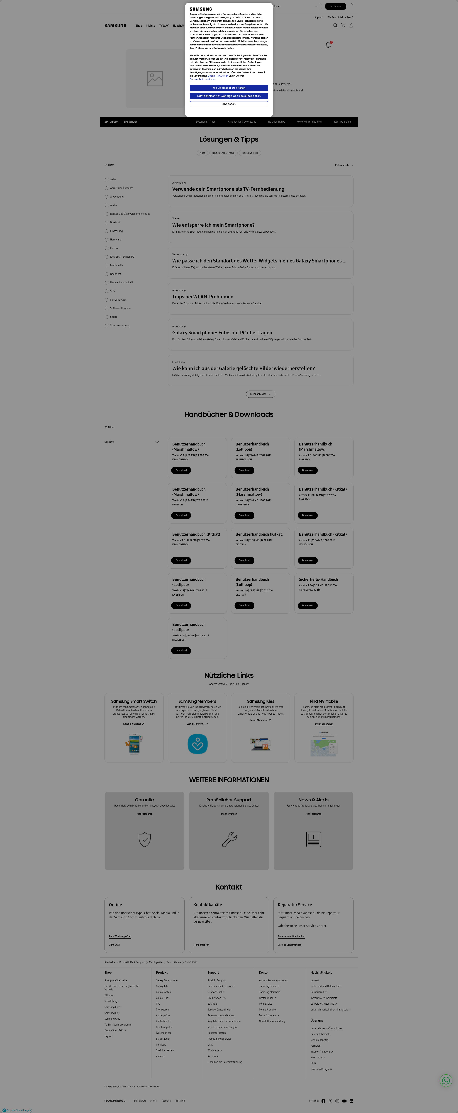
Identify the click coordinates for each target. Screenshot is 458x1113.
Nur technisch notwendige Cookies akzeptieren (229, 96)
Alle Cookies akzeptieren (229, 88)
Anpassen (229, 104)
